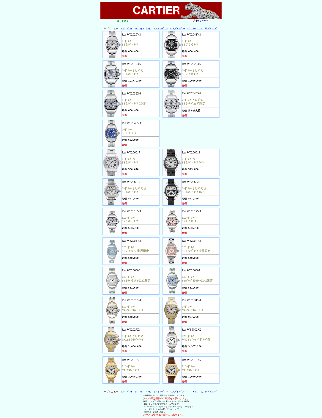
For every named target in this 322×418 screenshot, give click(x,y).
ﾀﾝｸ (123, 28)
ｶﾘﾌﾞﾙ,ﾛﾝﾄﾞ (211, 28)
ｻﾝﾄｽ (148, 28)
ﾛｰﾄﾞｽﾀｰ (139, 28)
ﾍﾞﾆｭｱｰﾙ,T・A (195, 28)
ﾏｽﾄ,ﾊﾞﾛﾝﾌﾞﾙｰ (177, 28)
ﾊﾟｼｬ (129, 28)
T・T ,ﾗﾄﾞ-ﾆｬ (161, 28)
